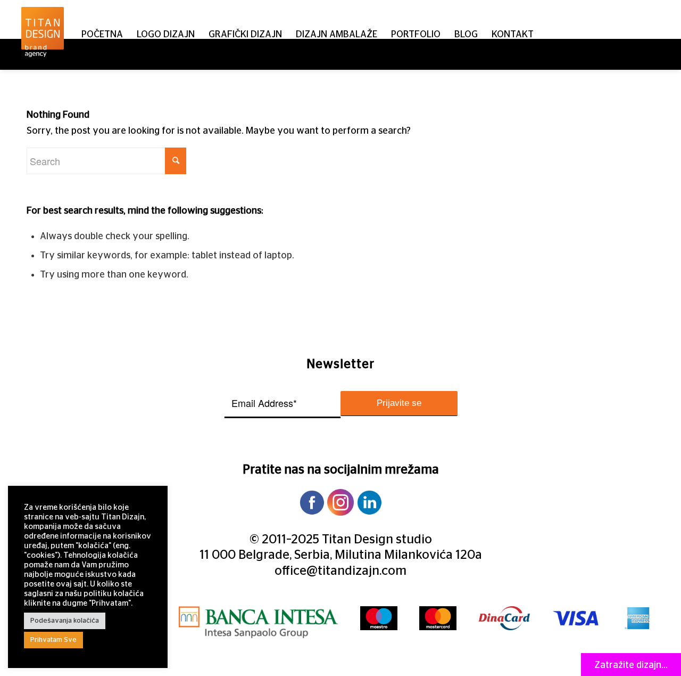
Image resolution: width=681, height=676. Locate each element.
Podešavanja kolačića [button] (64, 620)
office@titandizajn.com (340, 571)
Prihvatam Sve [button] (53, 640)
